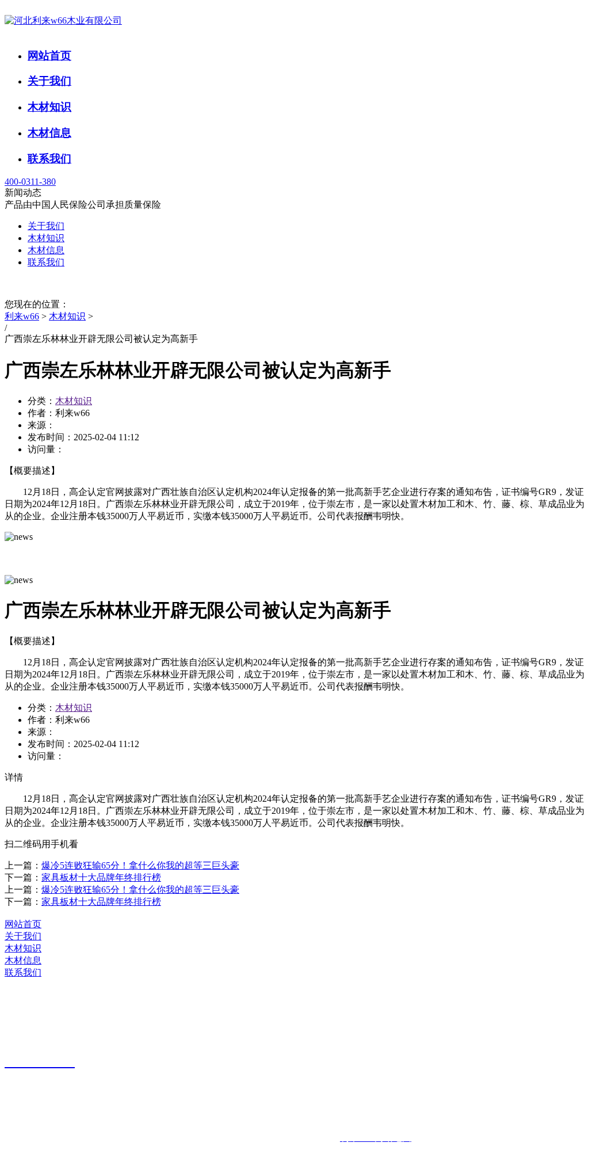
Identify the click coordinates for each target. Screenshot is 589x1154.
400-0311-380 (30, 181)
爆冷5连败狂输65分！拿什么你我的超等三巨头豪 (140, 865)
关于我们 (49, 81)
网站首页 (49, 55)
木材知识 (49, 107)
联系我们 (49, 159)
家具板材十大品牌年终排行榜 (101, 877)
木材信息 (49, 133)
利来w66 (22, 316)
